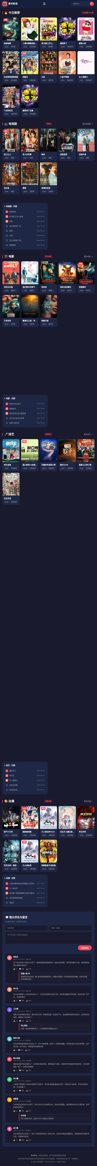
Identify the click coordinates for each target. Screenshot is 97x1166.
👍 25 (15, 1021)
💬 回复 (21, 969)
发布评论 (84, 948)
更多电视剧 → (87, 124)
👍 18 (15, 1001)
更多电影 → (88, 257)
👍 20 (15, 1111)
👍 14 (15, 1091)
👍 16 (15, 1140)
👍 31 (15, 1070)
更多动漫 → (88, 801)
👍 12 (15, 969)
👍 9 (14, 1050)
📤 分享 (28, 969)
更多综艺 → (88, 434)
